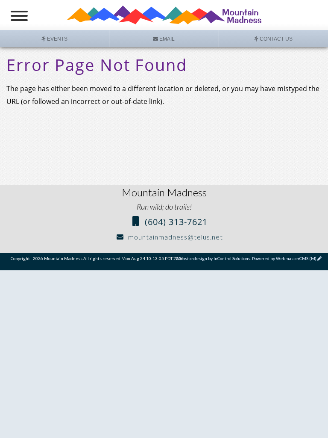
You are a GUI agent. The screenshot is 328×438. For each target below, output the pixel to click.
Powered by (284, 258)
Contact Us (275, 39)
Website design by (213, 258)
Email (166, 39)
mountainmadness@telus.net (174, 237)
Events (56, 39)
